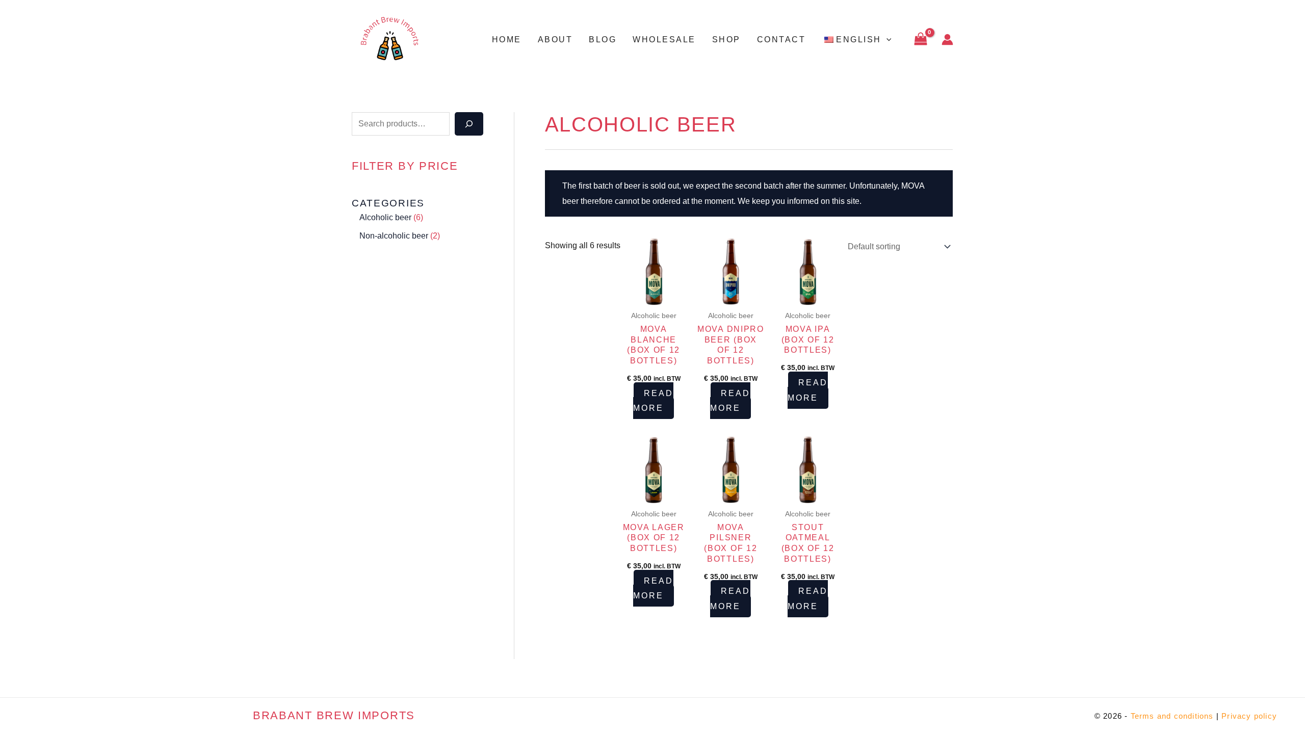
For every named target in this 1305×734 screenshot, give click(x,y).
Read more (653, 401)
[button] (886, 39)
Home (506, 39)
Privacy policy (1249, 716)
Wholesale (664, 39)
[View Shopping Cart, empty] (920, 39)
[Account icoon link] (947, 39)
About (555, 39)
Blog (602, 39)
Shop (726, 39)
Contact (781, 39)
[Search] (469, 124)
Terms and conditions (1172, 716)
